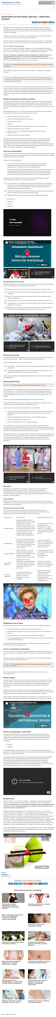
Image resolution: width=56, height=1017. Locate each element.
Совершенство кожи (10, 2)
